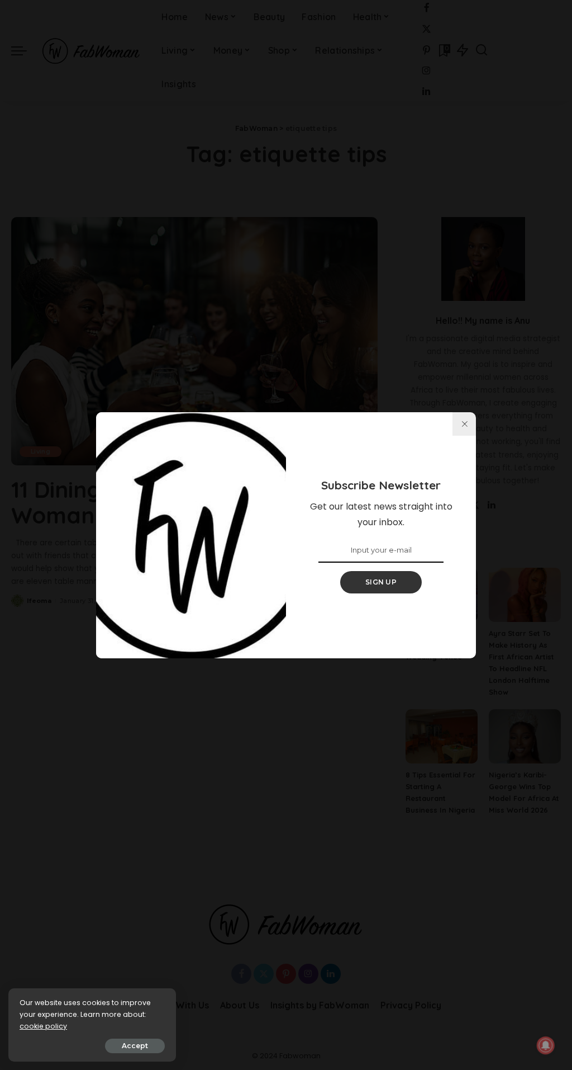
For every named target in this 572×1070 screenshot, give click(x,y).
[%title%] (464, 424)
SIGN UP (381, 582)
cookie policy (43, 1026)
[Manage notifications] (546, 1045)
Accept (135, 1045)
